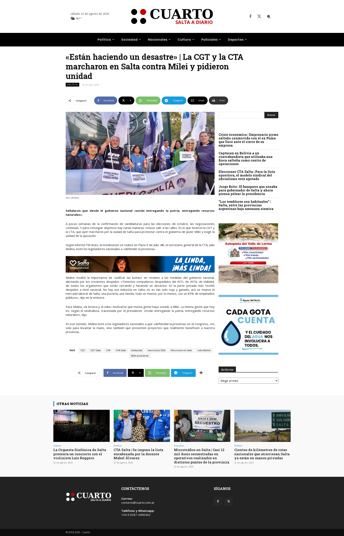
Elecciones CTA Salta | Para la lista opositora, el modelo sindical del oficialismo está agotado (247, 175)
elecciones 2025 (156, 350)
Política (72, 84)
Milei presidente (140, 356)
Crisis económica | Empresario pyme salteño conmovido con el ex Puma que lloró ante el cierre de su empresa (248, 139)
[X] (259, 16)
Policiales (179, 445)
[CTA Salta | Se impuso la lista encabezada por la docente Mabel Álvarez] (142, 426)
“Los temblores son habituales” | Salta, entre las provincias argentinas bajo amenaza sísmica (246, 205)
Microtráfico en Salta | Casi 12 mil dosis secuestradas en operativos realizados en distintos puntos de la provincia (201, 455)
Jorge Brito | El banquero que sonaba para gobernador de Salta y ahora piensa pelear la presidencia (248, 190)
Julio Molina (203, 350)
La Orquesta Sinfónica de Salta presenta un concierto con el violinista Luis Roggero (79, 453)
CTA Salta (121, 350)
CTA (108, 350)
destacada (136, 350)
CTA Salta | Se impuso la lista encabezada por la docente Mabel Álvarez (138, 453)
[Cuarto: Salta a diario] (172, 16)
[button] (269, 16)
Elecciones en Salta (181, 350)
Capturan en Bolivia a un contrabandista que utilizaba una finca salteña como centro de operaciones (246, 158)
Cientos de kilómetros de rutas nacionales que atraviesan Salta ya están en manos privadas (262, 453)
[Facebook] (250, 16)
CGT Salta (96, 350)
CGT (83, 350)
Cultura (57, 445)
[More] (201, 373)
